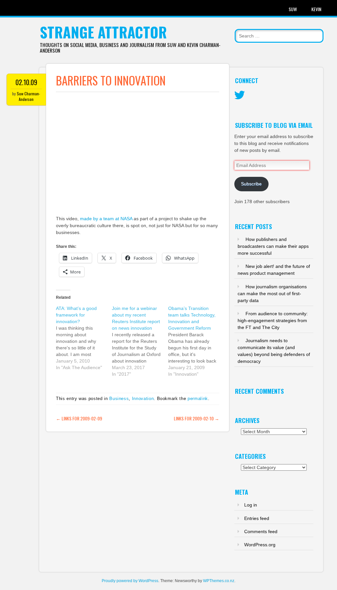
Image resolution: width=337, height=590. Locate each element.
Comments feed (260, 531)
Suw (293, 9)
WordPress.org (259, 544)
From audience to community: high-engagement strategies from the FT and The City (273, 320)
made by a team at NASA (106, 218)
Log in (250, 504)
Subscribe (251, 183)
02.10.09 (26, 82)
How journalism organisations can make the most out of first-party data (272, 293)
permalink (198, 398)
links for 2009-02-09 (79, 418)
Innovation (143, 398)
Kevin (316, 9)
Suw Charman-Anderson (28, 96)
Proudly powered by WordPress (130, 580)
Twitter (239, 95)
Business (119, 398)
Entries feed (256, 518)
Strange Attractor (103, 32)
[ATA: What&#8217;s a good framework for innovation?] (84, 338)
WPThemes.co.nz (218, 580)
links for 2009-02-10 (196, 418)
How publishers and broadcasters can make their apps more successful (273, 246)
